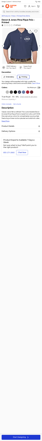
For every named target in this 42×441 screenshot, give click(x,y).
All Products (6, 16)
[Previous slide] (2, 45)
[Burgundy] (31, 92)
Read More (5, 121)
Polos (13, 16)
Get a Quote (17, 104)
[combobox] (21, 12)
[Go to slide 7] (26, 61)
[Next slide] (39, 45)
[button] (30, 31)
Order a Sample (7, 104)
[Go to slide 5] (22, 61)
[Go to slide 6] (24, 61)
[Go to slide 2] (18, 61)
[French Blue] (23, 92)
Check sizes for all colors (28, 97)
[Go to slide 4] (21, 61)
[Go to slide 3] (19, 61)
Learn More (36, 83)
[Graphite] (11, 92)
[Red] (27, 92)
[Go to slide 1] (16, 61)
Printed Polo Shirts (23, 16)
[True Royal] (19, 92)
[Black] (15, 92)
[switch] (38, 87)
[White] (3, 92)
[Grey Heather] (7, 92)
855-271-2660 (9, 152)
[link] (10, 6)
